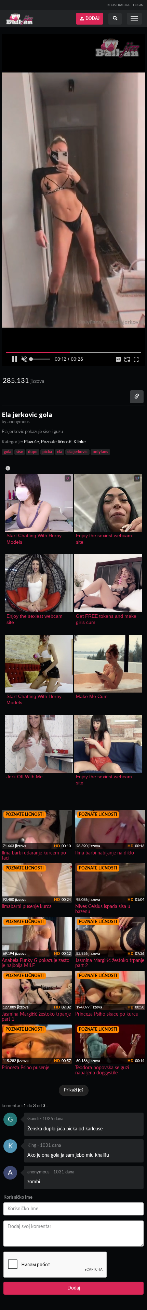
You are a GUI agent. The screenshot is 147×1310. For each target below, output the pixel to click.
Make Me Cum (92, 696)
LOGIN (138, 5)
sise (19, 452)
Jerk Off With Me (24, 776)
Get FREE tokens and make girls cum (107, 619)
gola (7, 452)
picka (47, 452)
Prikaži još (73, 1090)
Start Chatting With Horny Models (34, 538)
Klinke (80, 442)
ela (59, 452)
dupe (32, 452)
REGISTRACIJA (118, 5)
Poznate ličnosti (56, 442)
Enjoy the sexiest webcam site (104, 538)
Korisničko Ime (17, 1197)
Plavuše (31, 442)
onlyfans (100, 452)
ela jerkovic (77, 452)
